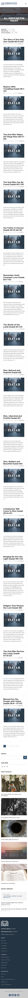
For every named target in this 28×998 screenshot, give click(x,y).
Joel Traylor (21, 232)
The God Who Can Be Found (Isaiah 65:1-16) (13, 183)
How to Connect (5, 960)
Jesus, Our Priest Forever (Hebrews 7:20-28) (14, 909)
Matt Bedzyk (20, 43)
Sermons (3, 974)
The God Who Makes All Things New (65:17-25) (13, 136)
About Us (3, 940)
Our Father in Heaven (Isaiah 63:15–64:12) (13, 229)
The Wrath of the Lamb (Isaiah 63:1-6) (12, 325)
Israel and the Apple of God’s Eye (10, 839)
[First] (2, 746)
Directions (3, 967)
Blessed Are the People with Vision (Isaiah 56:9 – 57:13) (12, 701)
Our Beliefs (4, 945)
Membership (4, 962)
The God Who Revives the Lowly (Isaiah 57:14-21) (13, 653)
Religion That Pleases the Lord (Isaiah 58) (13, 606)
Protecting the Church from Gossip (10, 817)
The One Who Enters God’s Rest (9, 861)
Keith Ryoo (21, 281)
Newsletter (4, 965)
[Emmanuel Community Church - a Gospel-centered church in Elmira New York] (9, 3)
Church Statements (6, 984)
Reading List (4, 982)
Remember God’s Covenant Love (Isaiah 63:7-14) (13, 277)
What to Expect (5, 957)
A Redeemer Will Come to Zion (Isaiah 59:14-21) (13, 511)
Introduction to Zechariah (8, 883)
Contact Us (4, 951)
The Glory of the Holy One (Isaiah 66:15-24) (13, 40)
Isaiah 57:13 (7, 678)
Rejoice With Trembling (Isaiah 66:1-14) (14, 88)
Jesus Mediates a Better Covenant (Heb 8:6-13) (12, 896)
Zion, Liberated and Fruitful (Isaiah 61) (12, 417)
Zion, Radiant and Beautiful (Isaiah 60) (13, 462)
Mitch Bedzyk (22, 328)
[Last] (19, 746)
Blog (2, 976)
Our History (4, 943)
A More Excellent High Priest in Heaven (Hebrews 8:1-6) (12, 903)
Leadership (4, 948)
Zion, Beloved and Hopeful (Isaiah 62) (12, 371)
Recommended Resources (8, 979)
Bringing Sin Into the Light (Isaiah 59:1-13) (13, 557)
